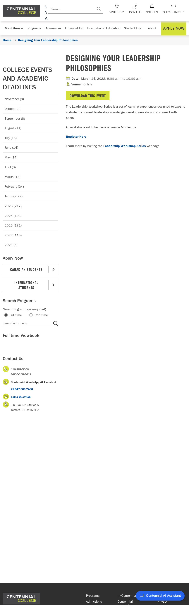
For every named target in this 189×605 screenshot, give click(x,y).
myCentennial (127, 595)
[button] (116, 9)
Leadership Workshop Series (124, 146)
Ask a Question (21, 397)
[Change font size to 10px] (45, 12)
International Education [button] (103, 28)
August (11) (13, 128)
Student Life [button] (132, 28)
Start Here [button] (12, 28)
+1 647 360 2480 (22, 389)
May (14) (11, 157)
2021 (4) (11, 245)
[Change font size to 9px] (45, 6)
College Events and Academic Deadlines (27, 78)
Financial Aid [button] (74, 28)
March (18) (12, 177)
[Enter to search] (98, 8)
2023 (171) (13, 225)
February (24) (14, 186)
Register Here (76, 136)
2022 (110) (13, 235)
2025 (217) (13, 206)
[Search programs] (55, 323)
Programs (92, 595)
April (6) (10, 167)
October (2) (12, 109)
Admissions (94, 601)
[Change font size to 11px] (45, 19)
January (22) (14, 196)
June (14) (11, 147)
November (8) (14, 99)
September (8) (15, 118)
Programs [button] (34, 28)
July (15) (11, 138)
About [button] (152, 28)
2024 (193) (13, 216)
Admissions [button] (53, 28)
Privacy (162, 601)
